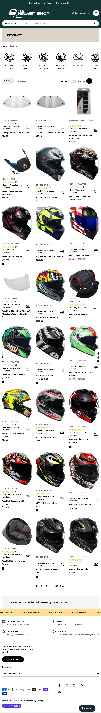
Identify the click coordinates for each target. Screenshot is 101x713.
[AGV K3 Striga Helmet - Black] (70, 446)
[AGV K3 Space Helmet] (51, 405)
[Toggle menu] (3, 13)
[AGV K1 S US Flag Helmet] (84, 223)
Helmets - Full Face (44, 185)
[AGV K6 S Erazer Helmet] (51, 469)
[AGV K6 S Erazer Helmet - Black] (37, 510)
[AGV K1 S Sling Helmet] (17, 223)
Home (4, 46)
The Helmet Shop (17, 701)
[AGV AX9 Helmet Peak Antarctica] (17, 161)
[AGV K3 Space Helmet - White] (37, 444)
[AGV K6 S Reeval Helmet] (84, 470)
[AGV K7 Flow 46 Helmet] (84, 535)
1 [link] (36, 586)
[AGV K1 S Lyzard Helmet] (84, 163)
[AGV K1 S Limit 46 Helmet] (51, 164)
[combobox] (50, 23)
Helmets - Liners (76, 302)
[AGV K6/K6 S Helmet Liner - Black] (3, 568)
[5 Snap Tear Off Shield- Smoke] (51, 102)
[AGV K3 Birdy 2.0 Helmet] (51, 285)
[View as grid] (89, 81)
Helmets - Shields (9, 120)
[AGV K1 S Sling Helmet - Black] (3, 264)
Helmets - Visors (9, 179)
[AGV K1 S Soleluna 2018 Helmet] (51, 223)
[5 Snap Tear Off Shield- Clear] (17, 102)
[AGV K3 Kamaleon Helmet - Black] (3, 382)
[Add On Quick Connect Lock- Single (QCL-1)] (84, 102)
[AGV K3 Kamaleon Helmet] (17, 342)
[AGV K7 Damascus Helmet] (51, 535)
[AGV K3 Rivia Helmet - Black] (37, 383)
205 (56, 586)
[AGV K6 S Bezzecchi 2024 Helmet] (17, 468)
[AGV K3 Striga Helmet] (84, 406)
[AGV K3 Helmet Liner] (84, 283)
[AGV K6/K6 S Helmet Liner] (17, 531)
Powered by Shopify (34, 701)
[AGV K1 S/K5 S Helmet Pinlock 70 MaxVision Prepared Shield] (17, 282)
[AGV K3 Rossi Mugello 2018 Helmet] (84, 341)
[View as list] (96, 81)
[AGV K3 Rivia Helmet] (51, 343)
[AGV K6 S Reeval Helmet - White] (70, 512)
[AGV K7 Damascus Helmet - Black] (37, 577)
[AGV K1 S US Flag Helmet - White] (70, 263)
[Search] (95, 23)
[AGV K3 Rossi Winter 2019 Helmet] (17, 403)
